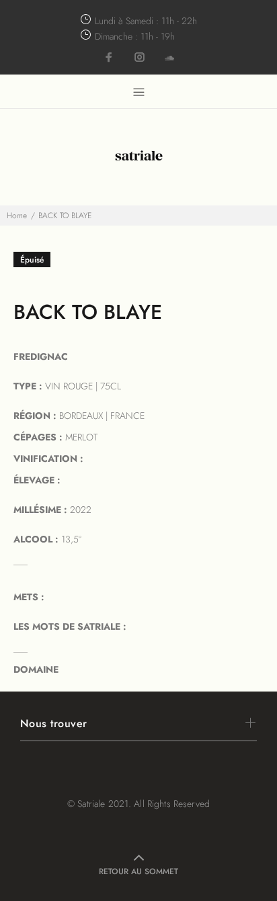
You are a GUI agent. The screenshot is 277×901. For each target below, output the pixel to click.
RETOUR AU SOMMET (138, 871)
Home (17, 215)
